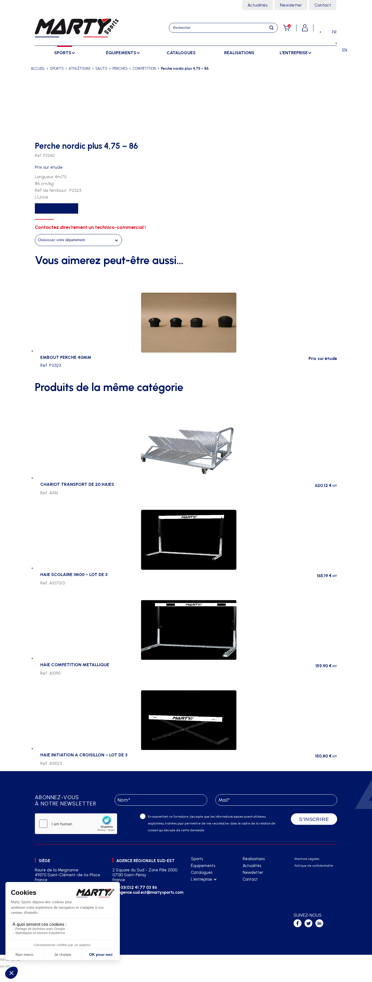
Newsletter (291, 5)
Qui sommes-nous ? (207, 886)
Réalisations (239, 52)
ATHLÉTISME (79, 68)
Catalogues (181, 52)
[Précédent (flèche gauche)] (2, 966)
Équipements (203, 865)
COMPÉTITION (144, 68)
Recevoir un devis (56, 208)
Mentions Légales (306, 859)
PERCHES (120, 68)
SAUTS (101, 68)
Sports (197, 858)
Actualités (257, 5)
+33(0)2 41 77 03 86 (137, 887)
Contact (323, 5)
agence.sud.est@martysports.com (150, 892)
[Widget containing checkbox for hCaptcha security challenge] (76, 823)
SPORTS (57, 68)
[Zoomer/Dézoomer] (2, 959)
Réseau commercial (208, 893)
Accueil (38, 68)
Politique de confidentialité (313, 866)
